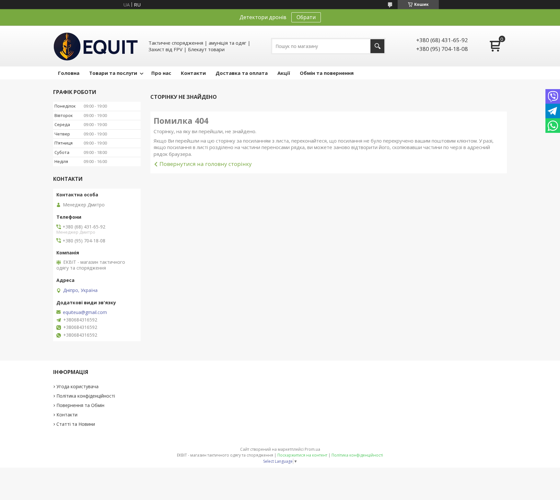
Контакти (193, 73)
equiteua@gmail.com (85, 312)
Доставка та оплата (242, 73)
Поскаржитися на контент (302, 455)
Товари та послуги (113, 73)
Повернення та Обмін (80, 405)
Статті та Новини (75, 424)
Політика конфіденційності (85, 396)
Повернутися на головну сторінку (205, 164)
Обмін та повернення (327, 73)
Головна (68, 73)
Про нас (161, 73)
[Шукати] (377, 46)
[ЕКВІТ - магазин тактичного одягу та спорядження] (95, 46)
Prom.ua (312, 449)
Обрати (306, 17)
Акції (283, 73)
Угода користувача (77, 386)
